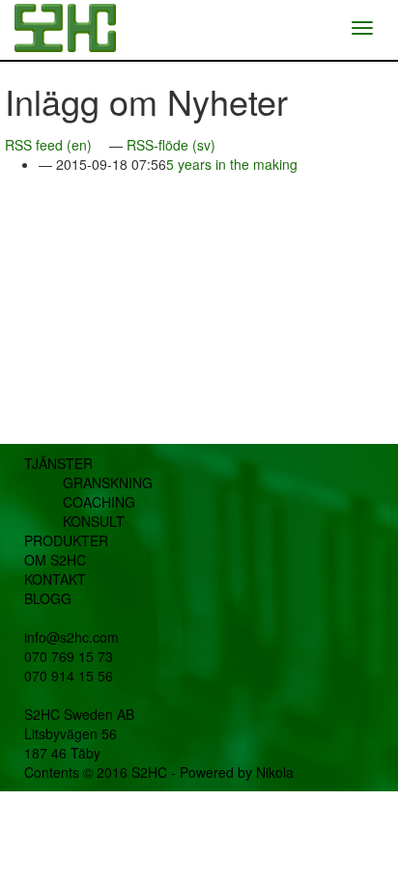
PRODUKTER (66, 540)
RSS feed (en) (48, 144)
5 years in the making (232, 164)
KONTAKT (55, 579)
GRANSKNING (108, 482)
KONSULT (94, 521)
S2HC (149, 772)
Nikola (275, 772)
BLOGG (47, 598)
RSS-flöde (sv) (171, 144)
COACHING (99, 501)
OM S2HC (55, 559)
